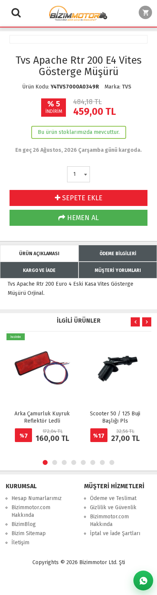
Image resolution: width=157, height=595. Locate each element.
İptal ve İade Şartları (115, 533)
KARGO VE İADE (39, 270)
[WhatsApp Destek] (143, 580)
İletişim (20, 542)
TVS (126, 87)
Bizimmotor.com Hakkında (30, 511)
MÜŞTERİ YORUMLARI (118, 270)
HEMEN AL (82, 218)
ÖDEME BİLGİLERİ (117, 253)
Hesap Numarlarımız (36, 498)
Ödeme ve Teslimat (113, 498)
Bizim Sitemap (28, 533)
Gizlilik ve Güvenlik (113, 507)
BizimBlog (23, 524)
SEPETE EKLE (81, 198)
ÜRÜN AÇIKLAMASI (39, 253)
